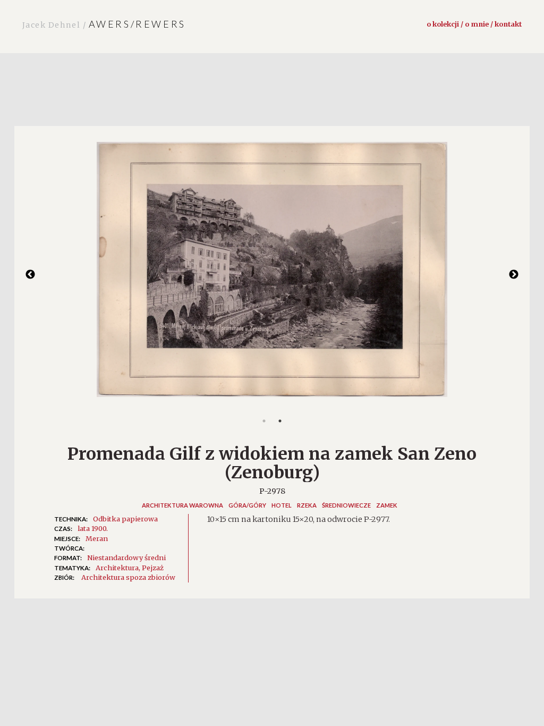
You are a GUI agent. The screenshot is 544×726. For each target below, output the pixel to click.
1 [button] (264, 421)
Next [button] (513, 274)
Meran (97, 538)
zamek (386, 505)
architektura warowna (182, 505)
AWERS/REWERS (104, 24)
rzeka (307, 505)
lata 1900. (93, 528)
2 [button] (280, 421)
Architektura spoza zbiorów (128, 577)
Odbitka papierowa (125, 518)
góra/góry (247, 505)
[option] (272, 275)
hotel (281, 505)
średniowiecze (346, 505)
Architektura (117, 567)
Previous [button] (30, 274)
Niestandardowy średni (126, 557)
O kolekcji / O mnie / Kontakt (474, 24)
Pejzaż (153, 567)
